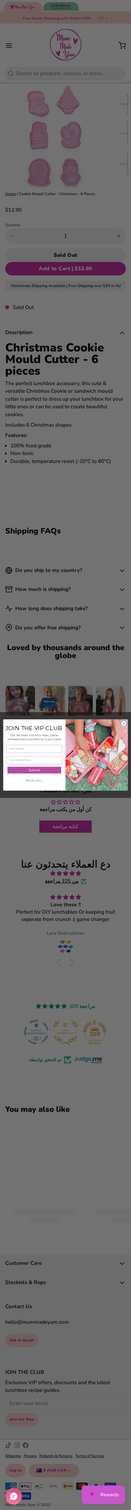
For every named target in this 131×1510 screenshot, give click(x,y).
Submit (34, 770)
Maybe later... (34, 780)
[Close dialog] (123, 723)
